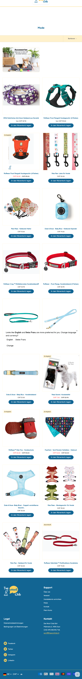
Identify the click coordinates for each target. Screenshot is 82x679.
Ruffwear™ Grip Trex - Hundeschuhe (21, 450)
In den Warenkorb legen (21, 125)
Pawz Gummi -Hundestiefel (61, 395)
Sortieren (71, 39)
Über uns (47, 592)
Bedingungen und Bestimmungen (16, 627)
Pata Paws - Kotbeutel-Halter (21, 229)
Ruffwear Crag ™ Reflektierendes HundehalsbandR (21, 284)
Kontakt (46, 607)
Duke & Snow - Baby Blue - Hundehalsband (21, 395)
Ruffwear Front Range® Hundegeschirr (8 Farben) (61, 118)
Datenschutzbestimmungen (13, 623)
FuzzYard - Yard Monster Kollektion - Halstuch (61, 450)
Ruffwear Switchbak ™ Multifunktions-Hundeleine (61, 563)
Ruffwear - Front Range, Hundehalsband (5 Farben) (61, 284)
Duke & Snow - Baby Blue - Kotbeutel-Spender (61, 229)
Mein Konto (48, 610)
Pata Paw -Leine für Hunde (61, 173)
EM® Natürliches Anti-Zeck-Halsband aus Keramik (21, 118)
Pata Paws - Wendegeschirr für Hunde (61, 505)
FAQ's (46, 603)
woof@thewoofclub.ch (51, 633)
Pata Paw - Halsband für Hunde (21, 563)
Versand (46, 596)
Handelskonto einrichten (52, 599)
